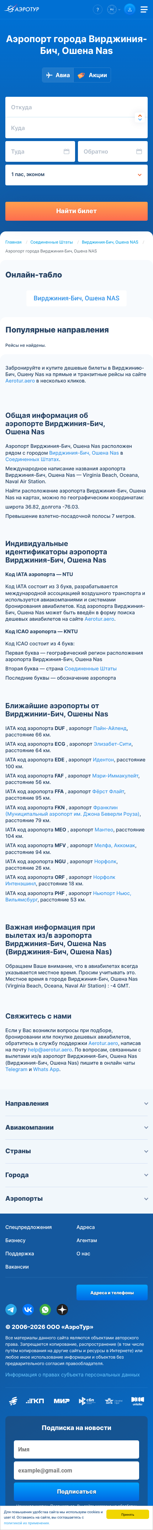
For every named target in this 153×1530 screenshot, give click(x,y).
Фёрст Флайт (108, 792)
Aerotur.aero (20, 381)
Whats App (46, 1069)
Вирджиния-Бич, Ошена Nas (84, 453)
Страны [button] (18, 1151)
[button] (97, 9)
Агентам (86, 1241)
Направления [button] (27, 1104)
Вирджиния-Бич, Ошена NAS (110, 242)
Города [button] (17, 1175)
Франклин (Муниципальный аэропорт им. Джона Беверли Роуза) (72, 811)
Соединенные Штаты (52, 242)
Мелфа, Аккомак (114, 845)
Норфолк (105, 862)
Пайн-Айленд (109, 728)
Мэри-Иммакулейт (115, 776)
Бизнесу (15, 1241)
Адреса (85, 1227)
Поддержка (19, 1254)
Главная (13, 242)
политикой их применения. (27, 1523)
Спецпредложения (28, 1227)
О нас (83, 1254)
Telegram (16, 1069)
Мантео (104, 830)
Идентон (103, 760)
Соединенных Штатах (32, 459)
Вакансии (17, 1267)
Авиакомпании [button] (29, 1127)
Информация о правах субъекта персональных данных (72, 1375)
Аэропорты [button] (24, 1198)
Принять (127, 1514)
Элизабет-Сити (113, 744)
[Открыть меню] (144, 9)
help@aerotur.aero (50, 1050)
